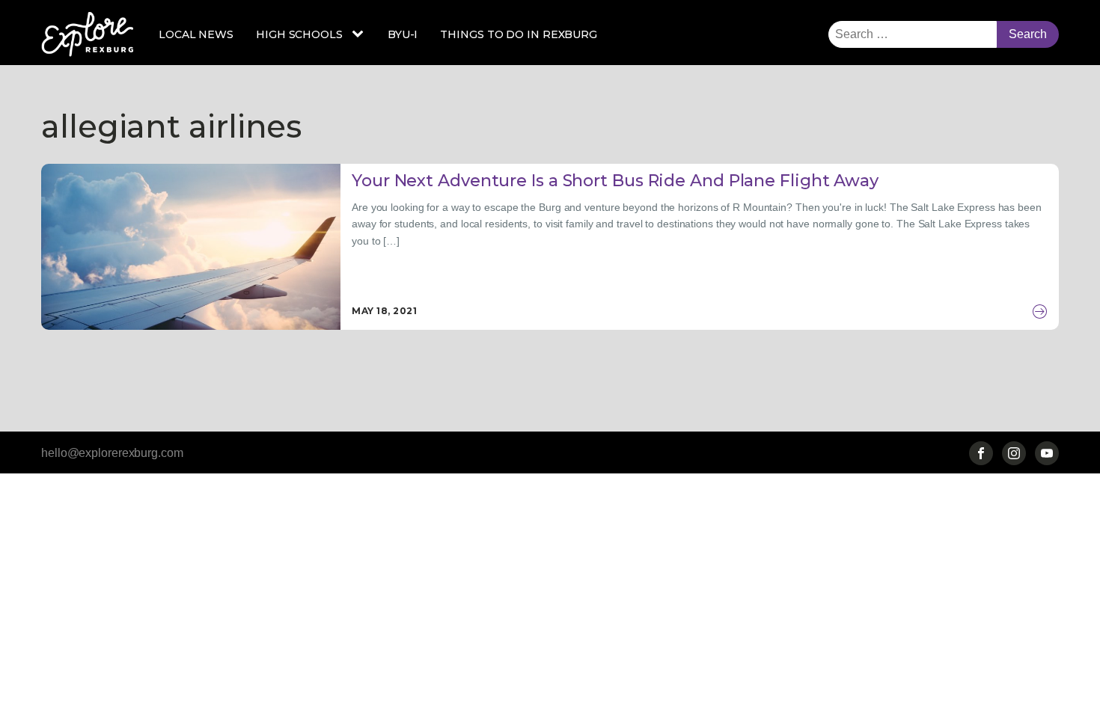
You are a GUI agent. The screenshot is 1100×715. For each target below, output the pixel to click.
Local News (196, 34)
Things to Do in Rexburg (518, 34)
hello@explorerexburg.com (112, 453)
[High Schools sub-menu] (361, 34)
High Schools (299, 34)
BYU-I (403, 34)
